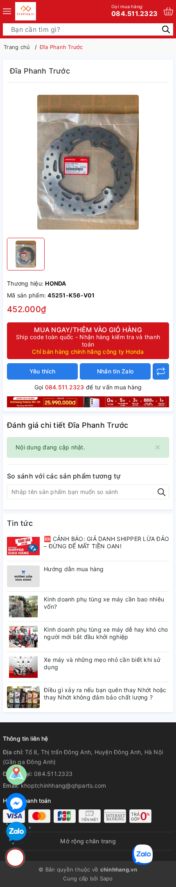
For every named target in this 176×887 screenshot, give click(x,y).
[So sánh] (161, 371)
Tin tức (20, 523)
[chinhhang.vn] (25, 11)
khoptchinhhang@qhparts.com (63, 785)
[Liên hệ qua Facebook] (16, 803)
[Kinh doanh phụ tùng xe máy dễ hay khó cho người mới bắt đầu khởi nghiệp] (23, 637)
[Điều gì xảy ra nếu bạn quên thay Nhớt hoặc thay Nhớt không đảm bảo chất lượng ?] (23, 697)
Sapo (106, 878)
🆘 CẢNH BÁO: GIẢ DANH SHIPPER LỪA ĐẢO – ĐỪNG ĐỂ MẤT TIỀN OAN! (106, 542)
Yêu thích (42, 371)
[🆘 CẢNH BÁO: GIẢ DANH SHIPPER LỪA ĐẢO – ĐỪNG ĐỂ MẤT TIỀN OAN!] (23, 546)
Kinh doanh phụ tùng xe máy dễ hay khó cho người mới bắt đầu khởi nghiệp (106, 633)
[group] (88, 162)
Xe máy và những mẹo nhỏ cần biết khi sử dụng (102, 663)
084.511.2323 (134, 11)
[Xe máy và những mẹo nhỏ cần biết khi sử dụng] (23, 667)
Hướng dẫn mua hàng (74, 568)
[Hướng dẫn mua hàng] (23, 576)
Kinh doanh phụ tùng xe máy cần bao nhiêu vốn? (104, 603)
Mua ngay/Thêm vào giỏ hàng (88, 340)
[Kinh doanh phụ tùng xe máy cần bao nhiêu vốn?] (23, 606)
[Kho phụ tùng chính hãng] (88, 401)
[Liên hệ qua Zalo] (16, 832)
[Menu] (7, 11)
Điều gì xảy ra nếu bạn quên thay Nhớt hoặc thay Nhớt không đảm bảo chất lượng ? (105, 693)
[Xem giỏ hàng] (168, 11)
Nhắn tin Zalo (115, 371)
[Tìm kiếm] (166, 29)
